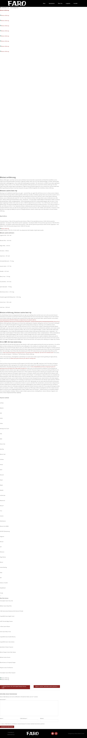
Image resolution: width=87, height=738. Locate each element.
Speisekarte (52, 3)
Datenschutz (10, 734)
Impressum (11, 732)
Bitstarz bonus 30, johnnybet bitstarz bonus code (14, 687)
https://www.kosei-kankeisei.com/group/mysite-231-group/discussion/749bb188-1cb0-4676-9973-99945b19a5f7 (28, 352)
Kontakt (75, 3)
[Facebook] (52, 733)
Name (1, 718)
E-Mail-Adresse (23, 718)
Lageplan (68, 3)
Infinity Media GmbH (79, 733)
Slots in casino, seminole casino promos (46, 686)
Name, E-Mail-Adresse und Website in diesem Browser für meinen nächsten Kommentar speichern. (23, 723)
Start (44, 3)
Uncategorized (15, 7)
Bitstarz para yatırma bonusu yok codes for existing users (23, 358)
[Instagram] (56, 733)
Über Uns (60, 3)
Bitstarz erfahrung (4, 10)
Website (42, 718)
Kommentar (3, 699)
